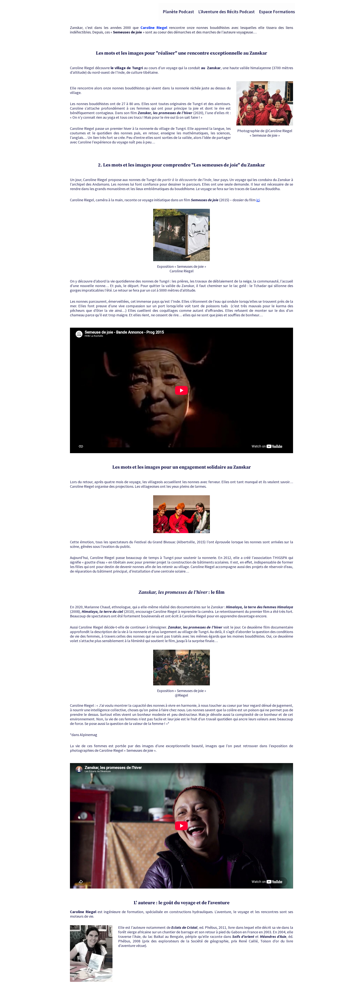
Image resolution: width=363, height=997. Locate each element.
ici (258, 199)
